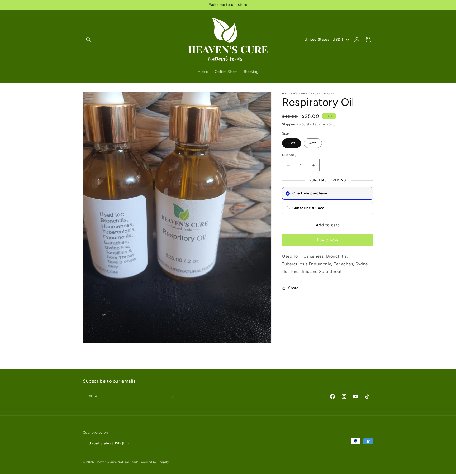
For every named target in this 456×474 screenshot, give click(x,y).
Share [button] (293, 288)
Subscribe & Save (308, 208)
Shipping (289, 124)
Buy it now (327, 240)
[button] (88, 39)
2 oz (292, 143)
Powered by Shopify (154, 461)
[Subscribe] (172, 396)
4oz (312, 143)
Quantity (289, 155)
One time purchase (309, 193)
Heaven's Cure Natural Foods (117, 461)
